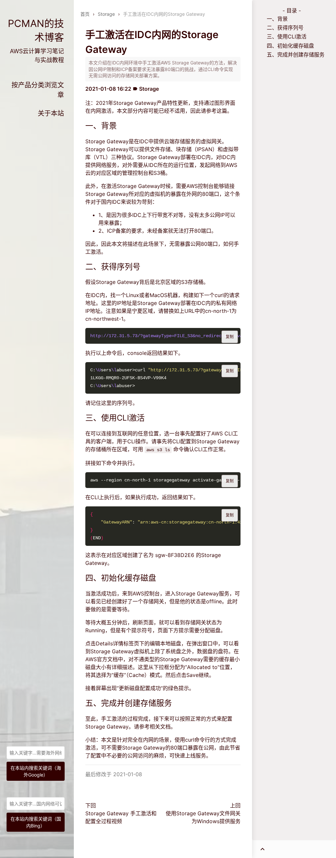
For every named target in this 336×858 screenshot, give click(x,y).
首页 (85, 14)
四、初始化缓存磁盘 (290, 45)
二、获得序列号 (285, 27)
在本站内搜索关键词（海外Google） (35, 771)
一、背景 (277, 18)
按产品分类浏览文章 (37, 90)
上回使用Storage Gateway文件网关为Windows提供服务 (203, 813)
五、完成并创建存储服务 (296, 54)
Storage (106, 14)
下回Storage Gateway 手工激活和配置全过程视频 (121, 813)
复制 (230, 336)
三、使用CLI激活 (286, 36)
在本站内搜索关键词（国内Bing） (35, 822)
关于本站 (51, 113)
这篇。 (224, 110)
